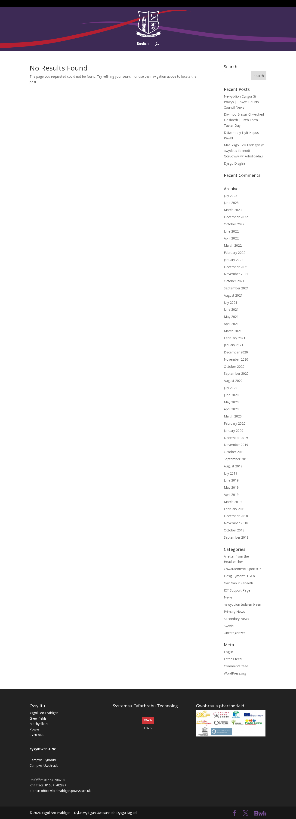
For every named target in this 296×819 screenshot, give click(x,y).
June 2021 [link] (231, 309)
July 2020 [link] (230, 388)
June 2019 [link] (231, 480)
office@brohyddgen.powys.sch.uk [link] (66, 790)
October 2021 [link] (234, 281)
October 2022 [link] (234, 224)
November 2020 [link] (236, 359)
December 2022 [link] (236, 217)
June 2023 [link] (231, 202)
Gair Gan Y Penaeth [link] (238, 583)
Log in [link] (228, 652)
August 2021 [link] (233, 295)
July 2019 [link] (230, 473)
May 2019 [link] (231, 487)
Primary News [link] (234, 611)
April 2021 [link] (231, 324)
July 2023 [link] (230, 195)
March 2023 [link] (233, 210)
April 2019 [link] (231, 494)
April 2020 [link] (231, 409)
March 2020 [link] (233, 416)
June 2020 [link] (231, 395)
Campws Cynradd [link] (43, 760)
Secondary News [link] (236, 619)
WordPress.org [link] (235, 673)
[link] (148, 23)
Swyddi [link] (229, 626)
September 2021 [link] (236, 288)
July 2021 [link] (230, 302)
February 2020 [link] (234, 423)
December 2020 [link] (236, 352)
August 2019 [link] (233, 466)
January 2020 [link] (233, 430)
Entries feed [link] (233, 659)
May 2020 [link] (231, 402)
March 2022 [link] (233, 245)
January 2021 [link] (233, 345)
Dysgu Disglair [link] (234, 163)
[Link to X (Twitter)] (245, 813)
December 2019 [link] (236, 438)
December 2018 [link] (236, 516)
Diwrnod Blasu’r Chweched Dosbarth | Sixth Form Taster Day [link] (244, 120)
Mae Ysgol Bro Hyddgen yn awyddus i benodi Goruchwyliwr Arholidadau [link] (244, 150)
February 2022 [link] (234, 252)
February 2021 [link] (234, 338)
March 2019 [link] (233, 502)
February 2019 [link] (234, 509)
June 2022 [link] (231, 231)
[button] (258, 75)
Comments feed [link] (236, 666)
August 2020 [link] (233, 380)
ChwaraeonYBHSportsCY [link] (242, 569)
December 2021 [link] (236, 267)
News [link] (228, 597)
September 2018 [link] (236, 537)
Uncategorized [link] (235, 633)
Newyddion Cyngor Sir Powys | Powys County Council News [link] (241, 102)
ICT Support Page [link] (237, 590)
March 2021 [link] (233, 331)
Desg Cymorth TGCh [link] (239, 576)
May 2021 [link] (231, 316)
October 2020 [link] (234, 366)
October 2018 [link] (234, 530)
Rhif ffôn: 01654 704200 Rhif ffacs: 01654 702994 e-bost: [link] (48, 785)
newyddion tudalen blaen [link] (242, 604)
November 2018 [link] (236, 523)
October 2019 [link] (234, 452)
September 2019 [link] (236, 459)
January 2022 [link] (233, 260)
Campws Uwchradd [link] (44, 765)
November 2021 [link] (236, 274)
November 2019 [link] (236, 444)
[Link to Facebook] (234, 813)
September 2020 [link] (236, 373)
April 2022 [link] (231, 238)
